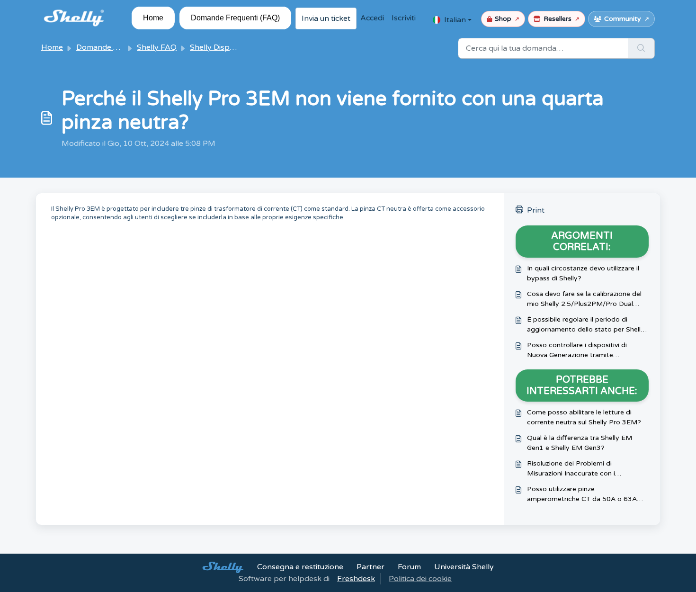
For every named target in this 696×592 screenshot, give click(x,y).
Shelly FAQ (157, 47)
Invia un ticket (326, 18)
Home (153, 18)
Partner (370, 567)
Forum (409, 567)
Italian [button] (455, 20)
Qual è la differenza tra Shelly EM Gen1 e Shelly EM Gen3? (579, 443)
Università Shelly (464, 567)
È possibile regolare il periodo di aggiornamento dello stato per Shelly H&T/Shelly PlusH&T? (585, 324)
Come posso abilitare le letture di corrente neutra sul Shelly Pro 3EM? (584, 417)
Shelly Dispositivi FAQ (228, 47)
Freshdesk (356, 578)
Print (535, 210)
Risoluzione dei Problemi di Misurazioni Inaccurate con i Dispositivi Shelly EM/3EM (571, 468)
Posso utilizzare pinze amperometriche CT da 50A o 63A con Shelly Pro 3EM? (582, 494)
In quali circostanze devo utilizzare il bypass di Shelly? (583, 273)
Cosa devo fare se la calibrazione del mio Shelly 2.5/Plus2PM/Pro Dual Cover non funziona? (584, 299)
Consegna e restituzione (300, 567)
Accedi (372, 18)
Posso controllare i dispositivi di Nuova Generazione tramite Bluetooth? (577, 350)
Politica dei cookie (420, 578)
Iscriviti (404, 18)
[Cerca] (641, 48)
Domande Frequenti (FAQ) (235, 18)
